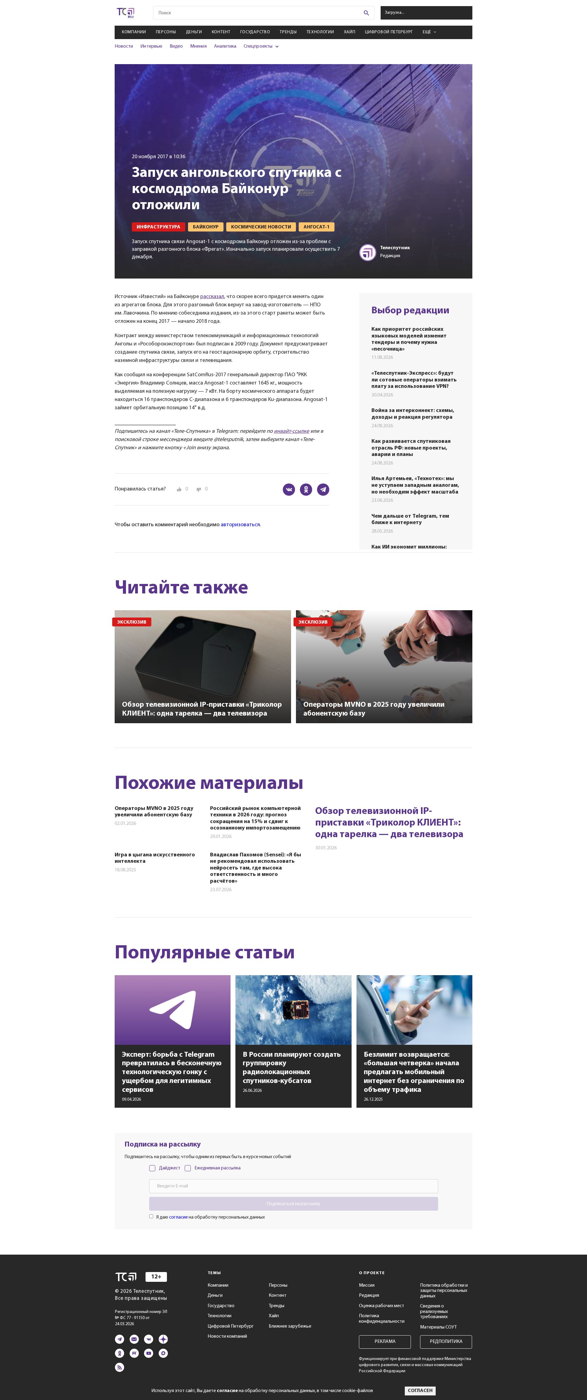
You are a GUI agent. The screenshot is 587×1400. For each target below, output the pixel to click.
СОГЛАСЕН (420, 1390)
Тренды (288, 32)
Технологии (320, 32)
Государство (255, 32)
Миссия (367, 1285)
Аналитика (225, 46)
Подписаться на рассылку (293, 1203)
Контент (221, 32)
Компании (134, 32)
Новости (124, 46)
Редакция (369, 1295)
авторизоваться (240, 525)
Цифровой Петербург (389, 32)
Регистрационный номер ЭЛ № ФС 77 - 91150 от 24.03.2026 (141, 1318)
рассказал (212, 297)
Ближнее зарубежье (290, 1326)
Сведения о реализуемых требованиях (434, 1311)
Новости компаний (227, 1336)
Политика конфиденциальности (381, 1319)
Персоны (166, 32)
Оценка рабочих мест (381, 1305)
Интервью (151, 46)
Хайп (350, 32)
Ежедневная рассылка (217, 1168)
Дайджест (169, 1168)
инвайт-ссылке (291, 431)
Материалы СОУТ (438, 1327)
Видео (176, 46)
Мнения (198, 46)
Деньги (194, 32)
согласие (178, 1217)
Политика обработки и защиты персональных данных (444, 1291)
